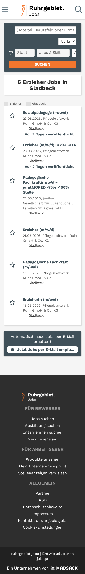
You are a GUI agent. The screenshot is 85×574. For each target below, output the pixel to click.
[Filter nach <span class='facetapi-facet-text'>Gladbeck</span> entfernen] (28, 104)
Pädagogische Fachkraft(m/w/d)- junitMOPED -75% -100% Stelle (46, 184)
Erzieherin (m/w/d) (40, 299)
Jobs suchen (42, 418)
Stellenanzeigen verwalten (42, 473)
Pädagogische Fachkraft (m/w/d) (45, 264)
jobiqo (42, 558)
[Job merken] (13, 115)
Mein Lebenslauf (42, 439)
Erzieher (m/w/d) (38, 229)
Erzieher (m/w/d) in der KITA (49, 145)
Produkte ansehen (42, 459)
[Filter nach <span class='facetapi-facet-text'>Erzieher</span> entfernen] (6, 104)
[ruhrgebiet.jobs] (42, 10)
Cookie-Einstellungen (42, 527)
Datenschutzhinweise (42, 507)
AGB (43, 500)
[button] (12, 53)
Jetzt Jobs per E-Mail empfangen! (47, 349)
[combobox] (45, 30)
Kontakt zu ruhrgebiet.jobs (42, 520)
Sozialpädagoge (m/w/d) (45, 112)
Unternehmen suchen (42, 432)
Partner (43, 493)
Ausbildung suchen (42, 425)
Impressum (42, 513)
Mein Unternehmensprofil (42, 466)
